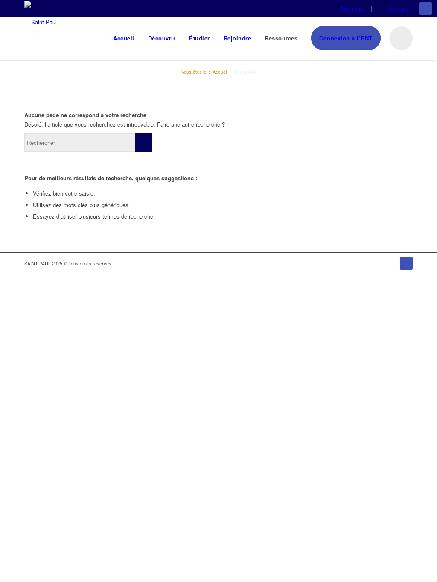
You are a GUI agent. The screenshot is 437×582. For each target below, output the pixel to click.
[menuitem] (351, 9)
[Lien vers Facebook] (425, 8)
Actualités (352, 8)
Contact (398, 8)
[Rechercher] (400, 38)
